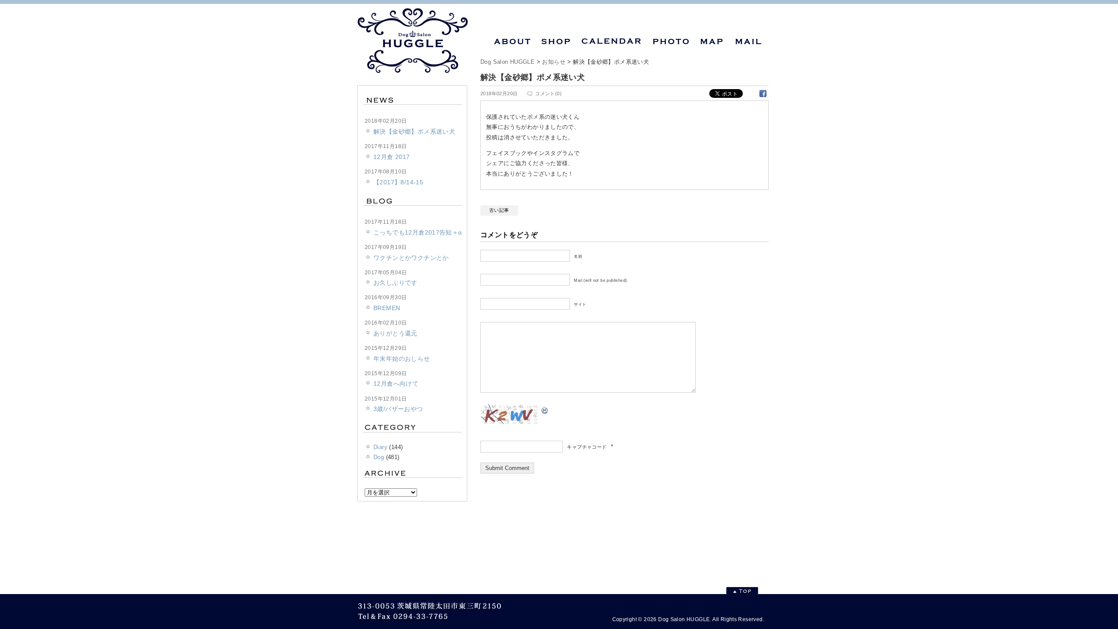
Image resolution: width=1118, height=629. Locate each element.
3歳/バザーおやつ (398, 408)
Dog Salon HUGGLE (507, 62)
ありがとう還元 (395, 333)
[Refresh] (545, 409)
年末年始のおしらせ (401, 358)
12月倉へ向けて (395, 383)
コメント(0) (548, 93)
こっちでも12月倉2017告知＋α (417, 232)
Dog (378, 457)
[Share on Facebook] (762, 93)
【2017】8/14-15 (398, 182)
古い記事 (499, 210)
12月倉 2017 (391, 156)
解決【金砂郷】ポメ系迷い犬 (414, 131)
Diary (380, 447)
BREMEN (386, 307)
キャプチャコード (587, 446)
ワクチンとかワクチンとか (411, 257)
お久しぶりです (395, 282)
